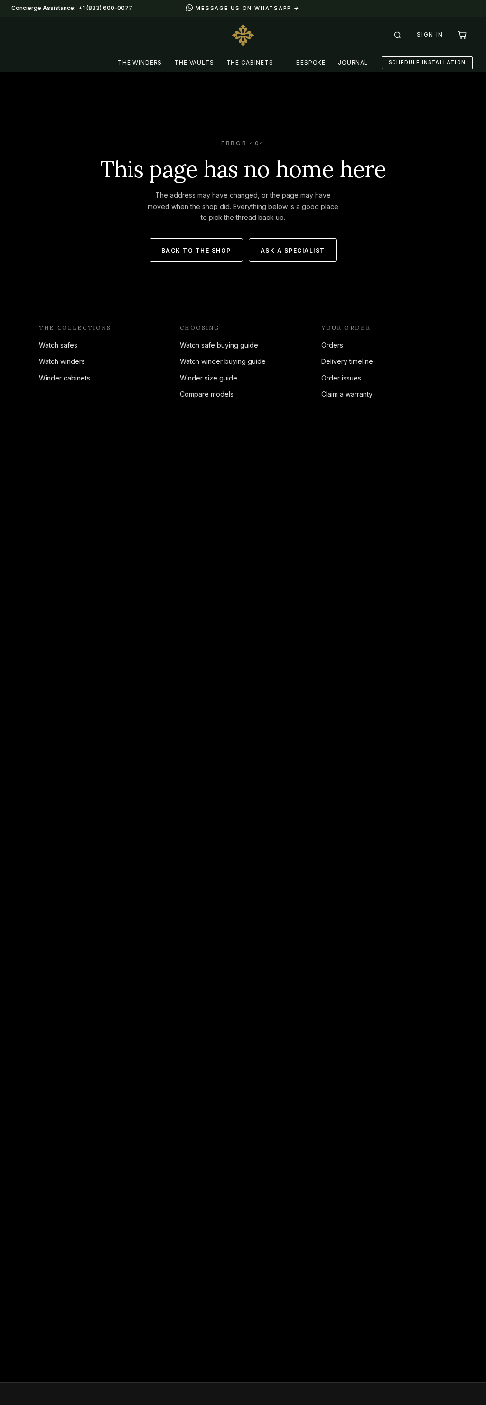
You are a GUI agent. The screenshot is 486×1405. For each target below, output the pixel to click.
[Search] (397, 35)
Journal (353, 62)
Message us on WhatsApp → (247, 8)
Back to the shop (196, 250)
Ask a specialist (293, 250)
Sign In (430, 34)
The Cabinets (249, 62)
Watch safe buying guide (219, 345)
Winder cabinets (64, 378)
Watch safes (58, 345)
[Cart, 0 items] (462, 35)
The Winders (140, 62)
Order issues (341, 378)
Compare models (207, 394)
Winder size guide (208, 378)
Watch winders (62, 361)
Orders (332, 345)
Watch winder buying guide (223, 361)
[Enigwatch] (243, 35)
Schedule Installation (427, 62)
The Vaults (194, 62)
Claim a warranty (347, 394)
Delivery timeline (347, 361)
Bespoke (311, 62)
